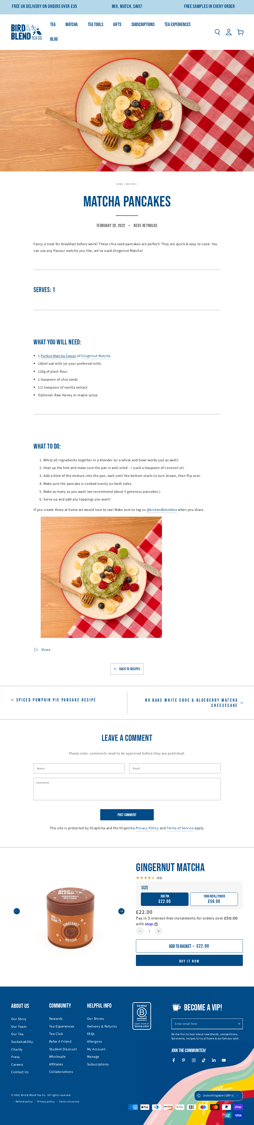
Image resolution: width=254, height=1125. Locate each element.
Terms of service (69, 1101)
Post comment (127, 815)
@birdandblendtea (162, 509)
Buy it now (189, 961)
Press (15, 1057)
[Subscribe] (240, 1024)
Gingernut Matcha (95, 356)
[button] (217, 32)
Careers (17, 1064)
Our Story (19, 1019)
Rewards (56, 1018)
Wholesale (57, 1056)
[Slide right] (121, 911)
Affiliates (56, 1064)
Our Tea (17, 1034)
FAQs (91, 1033)
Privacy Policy (147, 828)
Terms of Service (180, 828)
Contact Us (20, 1072)
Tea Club (56, 1033)
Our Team (19, 1026)
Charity (17, 1049)
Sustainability (22, 1041)
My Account (96, 1049)
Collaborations (61, 1071)
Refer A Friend (60, 1041)
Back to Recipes (129, 669)
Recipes (131, 184)
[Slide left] (17, 911)
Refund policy (24, 1101)
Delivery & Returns (102, 1026)
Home (120, 184)
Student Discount (63, 1049)
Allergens (94, 1041)
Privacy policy (46, 1101)
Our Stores (95, 1018)
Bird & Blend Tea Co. (33, 1095)
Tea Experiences (61, 1026)
